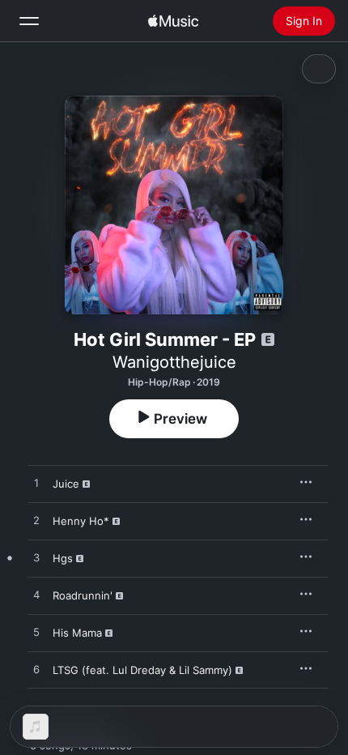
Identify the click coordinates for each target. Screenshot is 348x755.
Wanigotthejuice (174, 362)
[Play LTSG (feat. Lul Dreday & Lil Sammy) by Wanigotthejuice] (36, 670)
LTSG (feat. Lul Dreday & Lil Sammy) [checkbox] (142, 669)
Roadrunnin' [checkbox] (82, 595)
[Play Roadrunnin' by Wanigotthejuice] (36, 595)
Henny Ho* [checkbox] (81, 520)
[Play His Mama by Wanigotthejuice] (36, 632)
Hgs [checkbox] (63, 558)
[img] (173, 21)
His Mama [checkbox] (77, 632)
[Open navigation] (29, 21)
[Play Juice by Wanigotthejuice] (36, 483)
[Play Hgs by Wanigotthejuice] (36, 558)
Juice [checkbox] (66, 483)
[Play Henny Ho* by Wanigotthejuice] (36, 521)
